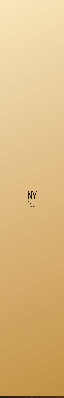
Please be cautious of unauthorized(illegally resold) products (32, 397)
